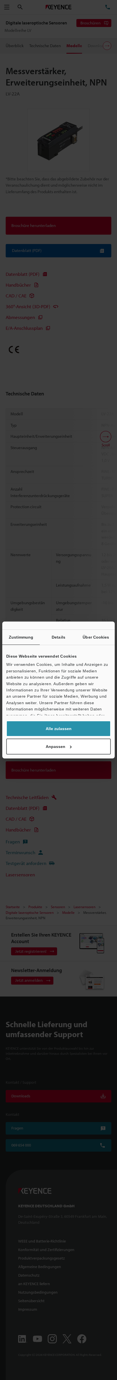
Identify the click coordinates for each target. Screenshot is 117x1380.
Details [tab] (58, 637)
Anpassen (55, 746)
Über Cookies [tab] (96, 637)
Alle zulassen (59, 728)
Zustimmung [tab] (21, 637)
